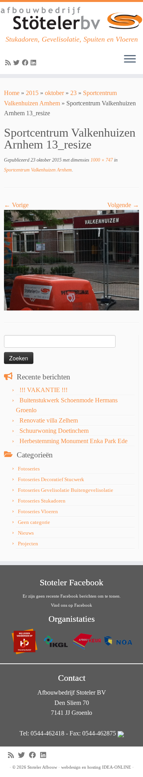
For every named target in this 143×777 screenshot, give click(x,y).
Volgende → (123, 205)
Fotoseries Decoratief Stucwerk (51, 479)
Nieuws (26, 533)
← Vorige (16, 205)
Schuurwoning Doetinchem (54, 430)
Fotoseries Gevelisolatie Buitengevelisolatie (65, 490)
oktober (54, 93)
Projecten (28, 544)
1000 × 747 (101, 160)
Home (11, 93)
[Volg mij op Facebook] (26, 62)
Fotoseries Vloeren (38, 511)
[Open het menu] (130, 60)
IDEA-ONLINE (116, 767)
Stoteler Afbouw (42, 767)
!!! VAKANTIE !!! (43, 390)
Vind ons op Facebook (71, 605)
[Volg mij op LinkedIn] (35, 62)
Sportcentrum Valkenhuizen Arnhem (38, 170)
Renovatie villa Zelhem (48, 420)
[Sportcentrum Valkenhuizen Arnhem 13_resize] (71, 259)
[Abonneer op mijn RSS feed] (9, 62)
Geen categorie (34, 522)
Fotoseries (29, 469)
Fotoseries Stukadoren (42, 501)
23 (73, 93)
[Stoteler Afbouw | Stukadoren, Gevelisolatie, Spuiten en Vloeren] (71, 18)
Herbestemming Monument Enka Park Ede (73, 441)
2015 (32, 93)
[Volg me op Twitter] (17, 62)
